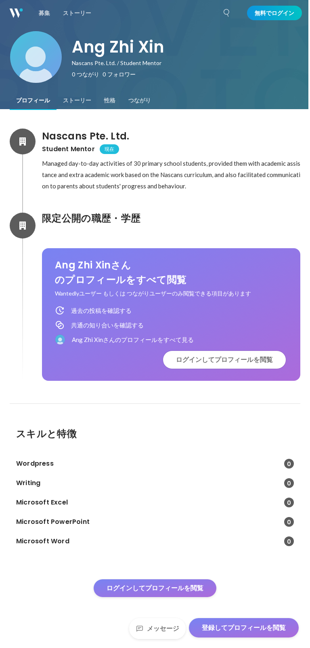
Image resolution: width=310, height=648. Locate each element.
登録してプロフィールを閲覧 (244, 627)
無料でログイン (274, 13)
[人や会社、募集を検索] (227, 13)
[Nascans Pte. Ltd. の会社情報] (23, 141)
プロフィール (33, 100)
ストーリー (77, 100)
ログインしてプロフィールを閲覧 (224, 359)
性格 (109, 100)
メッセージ (163, 628)
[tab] (33, 100)
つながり (139, 100)
